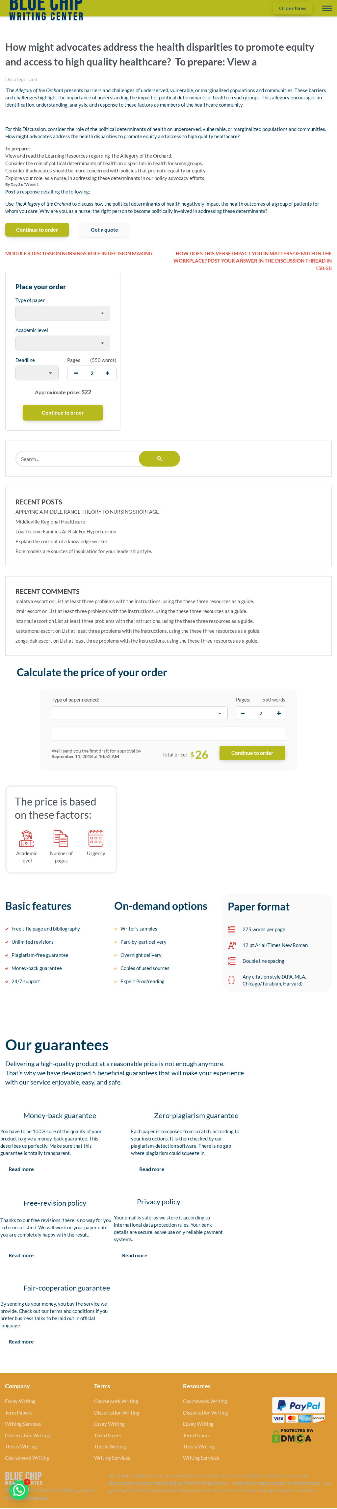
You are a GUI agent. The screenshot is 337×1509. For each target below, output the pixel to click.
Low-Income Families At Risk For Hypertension (65, 531)
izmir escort (28, 611)
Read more (21, 1169)
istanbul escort (31, 621)
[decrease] (76, 373)
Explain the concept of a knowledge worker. (61, 541)
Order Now (292, 8)
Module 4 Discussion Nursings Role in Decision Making (78, 253)
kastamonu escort (34, 631)
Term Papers (18, 1413)
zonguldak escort (33, 641)
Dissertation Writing (27, 1435)
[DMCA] (292, 1436)
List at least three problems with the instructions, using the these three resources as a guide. (154, 601)
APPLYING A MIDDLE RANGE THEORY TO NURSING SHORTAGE (87, 512)
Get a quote (104, 229)
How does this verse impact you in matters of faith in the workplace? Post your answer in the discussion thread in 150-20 (252, 260)
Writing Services (23, 1424)
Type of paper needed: (75, 700)
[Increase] (278, 713)
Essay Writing (20, 1401)
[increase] (107, 373)
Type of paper (30, 300)
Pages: (243, 700)
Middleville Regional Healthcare (50, 521)
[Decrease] (242, 713)
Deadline (25, 360)
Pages (73, 360)
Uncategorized (21, 79)
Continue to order (37, 229)
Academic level (31, 330)
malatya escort (31, 601)
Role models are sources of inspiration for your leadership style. (83, 551)
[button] (19, 1490)
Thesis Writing (21, 1446)
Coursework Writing (27, 1458)
